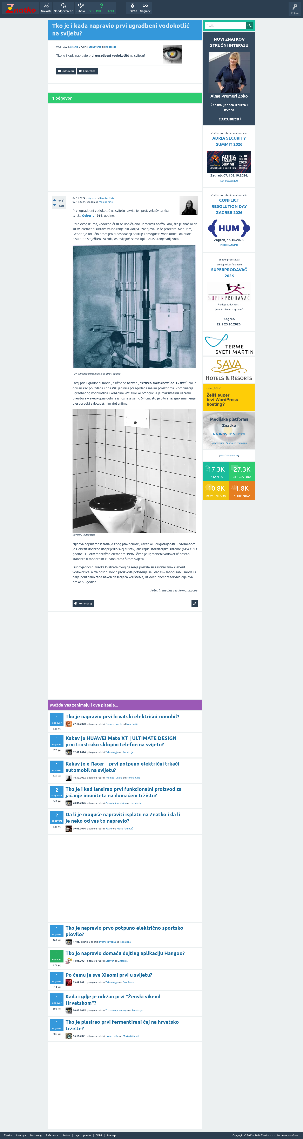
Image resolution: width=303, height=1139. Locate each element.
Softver (110, 960)
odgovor (91, 198)
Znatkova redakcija (236, 443)
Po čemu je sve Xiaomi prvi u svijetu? (109, 975)
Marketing (36, 1135)
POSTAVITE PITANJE (101, 11)
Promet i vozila (114, 724)
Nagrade (145, 11)
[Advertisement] (125, 147)
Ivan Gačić (131, 724)
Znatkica (123, 960)
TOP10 (132, 11)
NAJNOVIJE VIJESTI (229, 434)
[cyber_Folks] (229, 409)
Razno (109, 828)
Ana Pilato (128, 982)
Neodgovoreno (63, 11)
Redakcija (110, 46)
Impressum (218, 443)
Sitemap (111, 1135)
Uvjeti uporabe (83, 1135)
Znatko (8, 1135)
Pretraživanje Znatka (229, 456)
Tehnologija (112, 752)
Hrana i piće (112, 1036)
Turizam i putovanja (117, 1010)
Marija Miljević (131, 1036)
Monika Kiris (107, 198)
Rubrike (81, 11)
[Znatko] (20, 8)
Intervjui (21, 1135)
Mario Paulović (125, 828)
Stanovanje (95, 46)
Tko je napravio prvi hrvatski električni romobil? (122, 717)
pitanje (74, 46)
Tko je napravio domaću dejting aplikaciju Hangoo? (125, 953)
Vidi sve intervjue (229, 118)
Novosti (46, 11)
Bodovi (66, 1135)
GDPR (99, 1135)
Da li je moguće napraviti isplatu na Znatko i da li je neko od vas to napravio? (123, 818)
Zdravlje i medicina (116, 803)
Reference (52, 1135)
